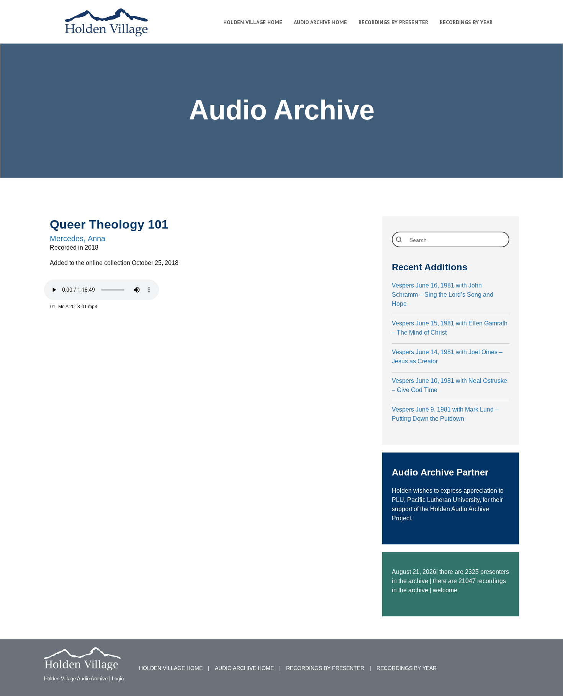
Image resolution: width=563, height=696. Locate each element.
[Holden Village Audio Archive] (82, 665)
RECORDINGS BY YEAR (406, 668)
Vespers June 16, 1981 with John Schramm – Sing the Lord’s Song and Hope (442, 294)
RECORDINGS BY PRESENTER (325, 668)
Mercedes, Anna (77, 238)
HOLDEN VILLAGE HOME (171, 668)
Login (118, 678)
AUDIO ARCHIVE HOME (244, 668)
